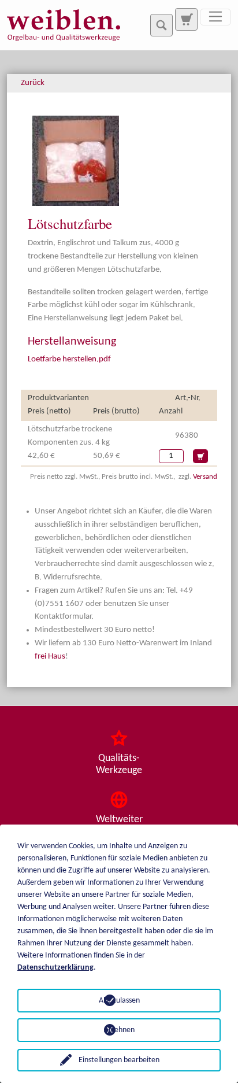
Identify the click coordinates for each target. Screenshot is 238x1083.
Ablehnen (119, 1030)
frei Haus (50, 656)
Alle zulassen (119, 1000)
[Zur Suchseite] (186, 19)
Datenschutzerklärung (55, 967)
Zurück (32, 83)
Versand (205, 476)
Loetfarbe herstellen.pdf (69, 359)
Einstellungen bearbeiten (119, 1060)
